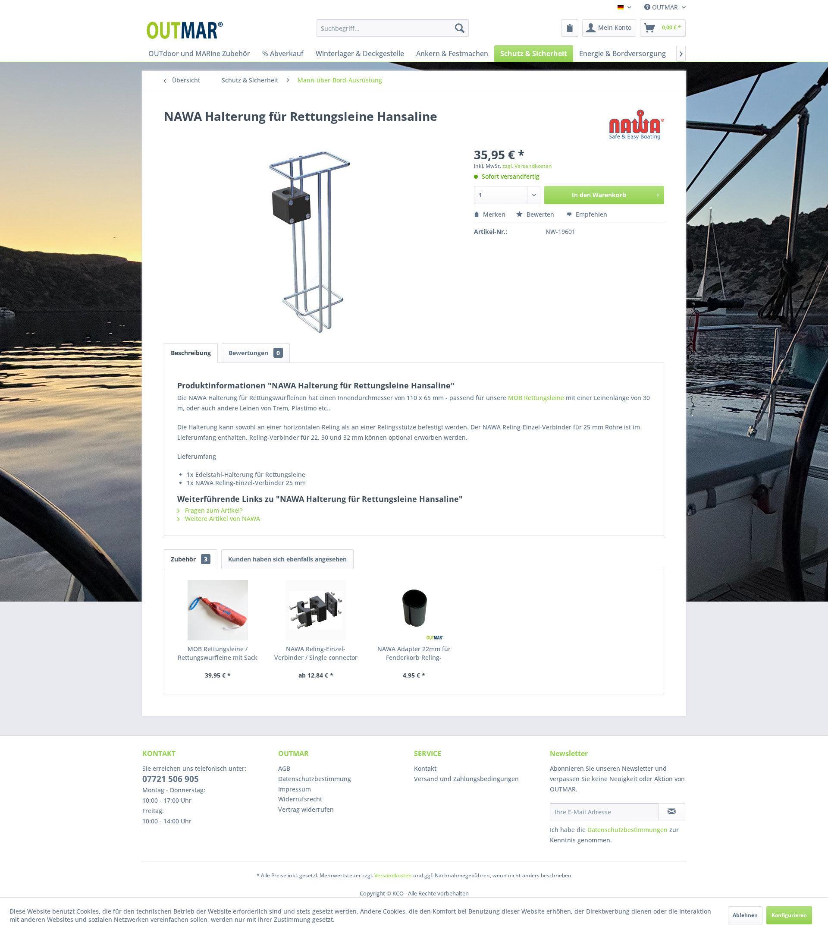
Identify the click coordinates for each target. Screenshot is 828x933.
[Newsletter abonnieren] (671, 811)
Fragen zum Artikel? (212, 510)
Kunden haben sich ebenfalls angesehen (287, 559)
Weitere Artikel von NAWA (221, 518)
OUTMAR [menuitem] (665, 7)
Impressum (294, 789)
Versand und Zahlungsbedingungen (466, 779)
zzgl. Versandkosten (527, 166)
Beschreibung (191, 353)
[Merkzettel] (569, 28)
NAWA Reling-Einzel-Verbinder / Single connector (316, 653)
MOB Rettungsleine (536, 398)
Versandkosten (393, 875)
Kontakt (425, 768)
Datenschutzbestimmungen (627, 830)
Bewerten (540, 214)
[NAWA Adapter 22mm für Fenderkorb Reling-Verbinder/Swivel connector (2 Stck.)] (414, 610)
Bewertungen (254, 353)
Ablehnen (745, 915)
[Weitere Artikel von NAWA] (636, 125)
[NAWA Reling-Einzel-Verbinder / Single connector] (316, 610)
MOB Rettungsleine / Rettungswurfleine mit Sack (217, 653)
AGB (284, 768)
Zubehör (189, 559)
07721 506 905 (170, 779)
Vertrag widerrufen (306, 809)
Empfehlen (590, 214)
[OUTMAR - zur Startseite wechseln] (186, 30)
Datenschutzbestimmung (314, 779)
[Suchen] (460, 28)
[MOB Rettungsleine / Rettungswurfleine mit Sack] (217, 610)
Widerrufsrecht (300, 799)
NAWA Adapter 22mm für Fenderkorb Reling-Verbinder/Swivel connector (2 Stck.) (414, 653)
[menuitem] (393, 28)
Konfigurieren (789, 915)
